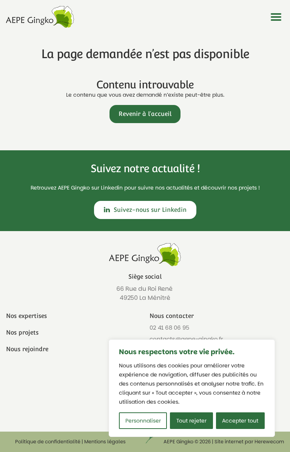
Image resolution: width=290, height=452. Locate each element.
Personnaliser (143, 420)
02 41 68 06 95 (169, 328)
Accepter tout (240, 420)
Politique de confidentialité (47, 441)
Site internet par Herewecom (249, 441)
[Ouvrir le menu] (276, 17)
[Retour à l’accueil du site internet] (40, 17)
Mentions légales (105, 441)
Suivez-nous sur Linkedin (150, 209)
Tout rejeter (191, 420)
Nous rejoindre (27, 349)
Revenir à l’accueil (145, 113)
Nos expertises (26, 315)
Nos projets (22, 332)
